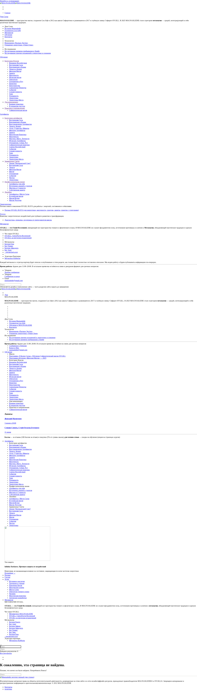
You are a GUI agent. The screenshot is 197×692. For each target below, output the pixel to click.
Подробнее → (10, 573)
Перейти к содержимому (9, 1)
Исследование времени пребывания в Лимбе (22, 51)
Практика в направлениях (15, 108)
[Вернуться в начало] (15, 3)
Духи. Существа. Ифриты (19, 128)
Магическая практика (17, 596)
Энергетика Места (16, 100)
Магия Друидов (15, 200)
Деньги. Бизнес (15, 126)
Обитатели (13, 79)
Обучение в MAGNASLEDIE (20, 325)
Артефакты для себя (17, 184)
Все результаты (6, 653)
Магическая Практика (17, 134)
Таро (11, 94)
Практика (13, 84)
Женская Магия (15, 71)
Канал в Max (14, 348)
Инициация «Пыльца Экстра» (16, 43)
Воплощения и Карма (17, 67)
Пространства (14, 86)
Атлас (7, 579)
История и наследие (17, 581)
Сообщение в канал (12, 276)
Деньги (12, 167)
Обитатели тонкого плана (19, 592)
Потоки (7, 575)
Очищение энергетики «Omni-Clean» (19, 45)
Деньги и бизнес (15, 69)
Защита (12, 73)
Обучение (8, 35)
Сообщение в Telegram (18, 346)
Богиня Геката (14, 622)
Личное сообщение (12, 272)
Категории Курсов (12, 61)
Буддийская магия (16, 196)
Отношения (13, 174)
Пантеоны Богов (15, 585)
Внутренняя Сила (16, 65)
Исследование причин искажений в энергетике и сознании (28, 53)
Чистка (12, 178)
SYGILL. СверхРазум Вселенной (17, 236)
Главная (7, 13)
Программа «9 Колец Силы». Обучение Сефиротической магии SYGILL (37, 356)
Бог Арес (8, 250)
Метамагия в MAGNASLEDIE (21, 614)
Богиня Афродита (11, 248)
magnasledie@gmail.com (14, 281)
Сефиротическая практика (19, 145)
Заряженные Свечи (12, 161)
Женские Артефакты (17, 130)
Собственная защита (17, 190)
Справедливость (15, 92)
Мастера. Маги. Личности (19, 139)
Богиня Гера (9, 244)
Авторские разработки (18, 598)
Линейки (8, 192)
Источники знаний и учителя (20, 186)
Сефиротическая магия (18, 110)
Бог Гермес (9, 246)
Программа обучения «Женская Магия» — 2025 (27, 358)
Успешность (13, 96)
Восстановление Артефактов (20, 124)
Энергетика (13, 98)
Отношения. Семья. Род (18, 143)
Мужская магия (15, 77)
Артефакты (4, 114)
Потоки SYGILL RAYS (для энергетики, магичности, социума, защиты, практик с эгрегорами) (42, 210)
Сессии (7, 577)
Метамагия (9, 33)
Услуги (2, 214)
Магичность (14, 75)
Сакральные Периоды (17, 88)
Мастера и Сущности (17, 188)
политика (8, 689)
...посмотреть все (11, 252)
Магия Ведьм (14, 198)
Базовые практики (16, 104)
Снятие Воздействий (17, 147)
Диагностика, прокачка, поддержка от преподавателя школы (28, 220)
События (12, 90)
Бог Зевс (12, 632)
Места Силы (14, 590)
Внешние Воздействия (18, 63)
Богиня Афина (14, 626)
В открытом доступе (17, 106)
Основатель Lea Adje (13, 31)
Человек (12, 594)
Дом (6, 295)
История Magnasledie (13, 28)
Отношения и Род (16, 81)
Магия (11, 172)
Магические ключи (16, 587)
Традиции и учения (16, 583)
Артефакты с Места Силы (19, 194)
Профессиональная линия (15, 182)
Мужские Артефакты (17, 141)
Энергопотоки (5, 204)
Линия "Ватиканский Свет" (20, 163)
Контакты (8, 37)
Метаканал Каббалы (12, 258)
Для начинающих (11, 102)
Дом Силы (4, 17)
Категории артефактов (13, 118)
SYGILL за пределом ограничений (18, 238)
